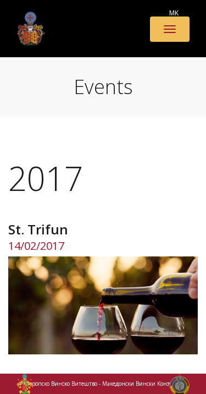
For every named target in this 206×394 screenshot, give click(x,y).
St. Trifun (38, 229)
